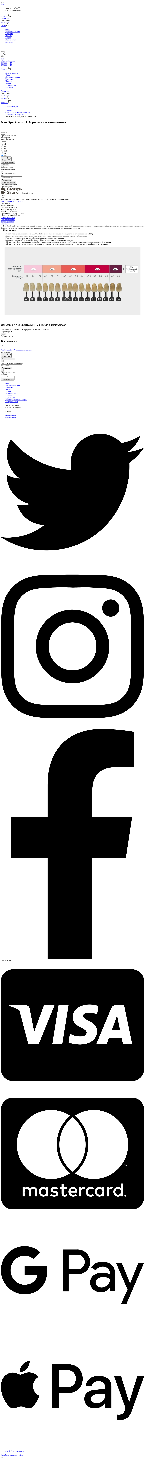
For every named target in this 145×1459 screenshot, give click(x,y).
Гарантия (9, 34)
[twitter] (72, 563)
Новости (8, 36)
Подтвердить (6, 180)
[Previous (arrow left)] (2, 134)
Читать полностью (8, 218)
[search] (2, 55)
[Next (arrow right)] (4, 134)
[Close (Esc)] (2, 132)
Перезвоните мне (8, 379)
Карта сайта (10, 398)
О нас (7, 30)
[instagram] (72, 728)
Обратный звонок (8, 61)
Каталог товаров (11, 73)
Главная (8, 110)
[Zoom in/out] (6, 132)
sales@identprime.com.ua (14, 1451)
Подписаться (6, 960)
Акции (8, 38)
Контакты (9, 42)
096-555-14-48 (6, 65)
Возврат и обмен (11, 402)
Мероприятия (10, 40)
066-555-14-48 (6, 63)
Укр (2, 4)
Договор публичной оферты (16, 400)
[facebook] (72, 958)
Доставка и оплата (12, 32)
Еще (3, 334)
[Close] (2, 171)
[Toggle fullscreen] (4, 132)
